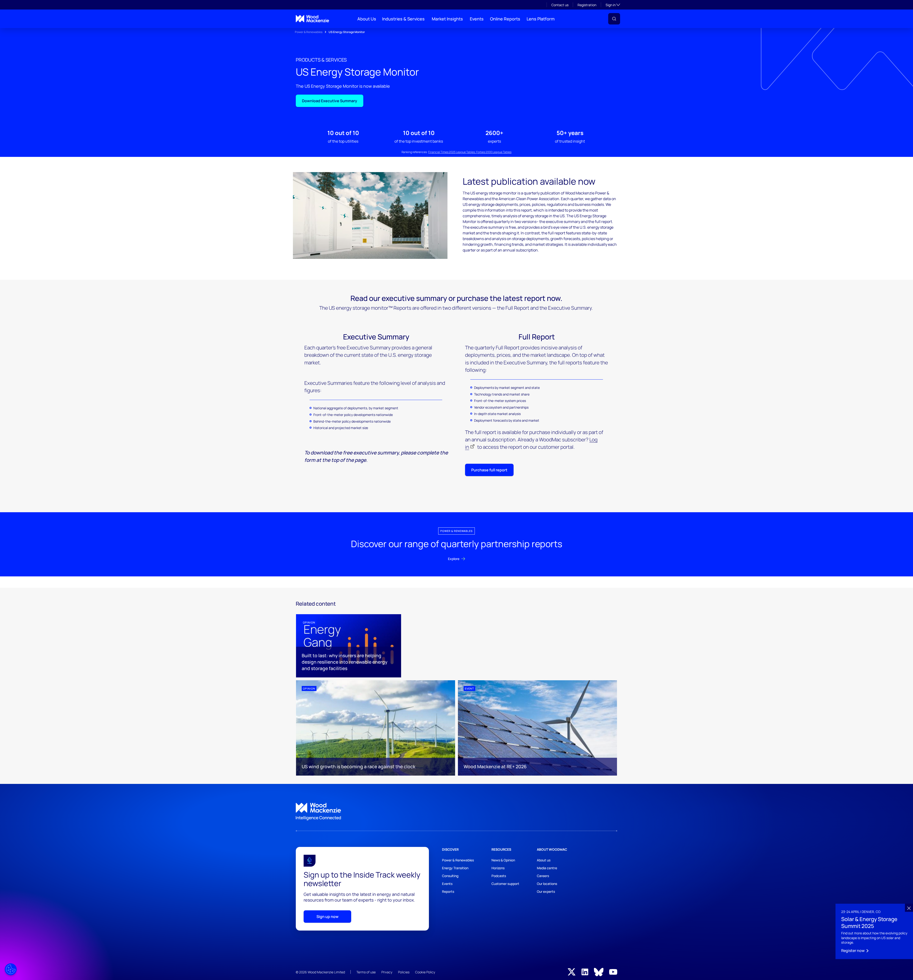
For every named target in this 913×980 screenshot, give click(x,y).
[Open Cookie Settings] (11, 969)
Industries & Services (403, 19)
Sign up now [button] (327, 916)
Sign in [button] (613, 4)
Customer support (505, 883)
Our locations (547, 883)
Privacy (386, 972)
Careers (543, 876)
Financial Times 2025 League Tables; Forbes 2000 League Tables (469, 152)
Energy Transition (455, 868)
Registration (587, 5)
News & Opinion (503, 860)
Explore (453, 558)
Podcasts (498, 876)
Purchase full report (489, 470)
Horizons (498, 868)
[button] (614, 18)
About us (543, 860)
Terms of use (366, 972)
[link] (456, 812)
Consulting (450, 876)
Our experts (546, 891)
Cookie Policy (425, 972)
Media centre (547, 868)
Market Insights (447, 19)
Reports (448, 891)
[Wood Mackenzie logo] (312, 18)
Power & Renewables (308, 32)
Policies (403, 972)
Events (477, 19)
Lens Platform (541, 19)
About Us (366, 19)
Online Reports (505, 19)
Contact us (559, 5)
